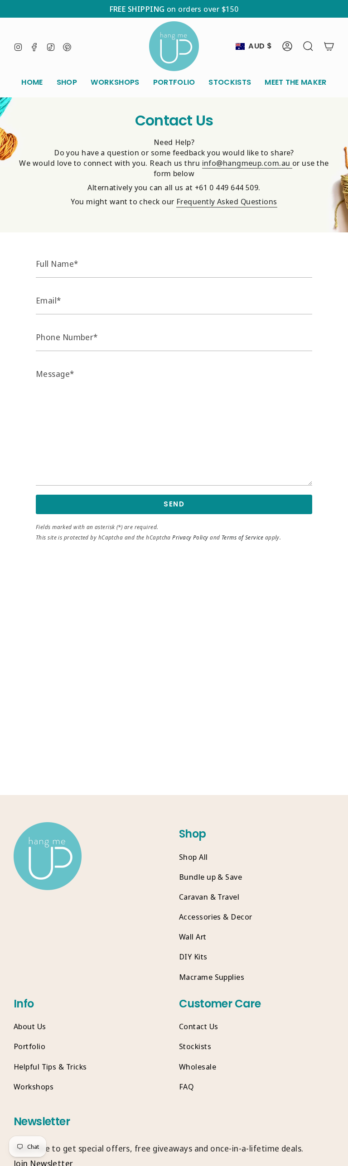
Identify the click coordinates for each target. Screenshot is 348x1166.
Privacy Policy (190, 537)
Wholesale (197, 1066)
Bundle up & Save (210, 877)
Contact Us (198, 1026)
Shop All (193, 857)
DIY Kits (193, 956)
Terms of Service (242, 537)
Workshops (33, 1086)
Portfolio (29, 1046)
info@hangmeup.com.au (247, 163)
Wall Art (193, 936)
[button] (67, 82)
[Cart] (329, 46)
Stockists (195, 1046)
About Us (30, 1026)
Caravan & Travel (209, 896)
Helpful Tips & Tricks (50, 1066)
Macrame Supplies (211, 977)
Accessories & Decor (215, 916)
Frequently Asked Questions (226, 201)
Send (174, 504)
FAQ (186, 1086)
